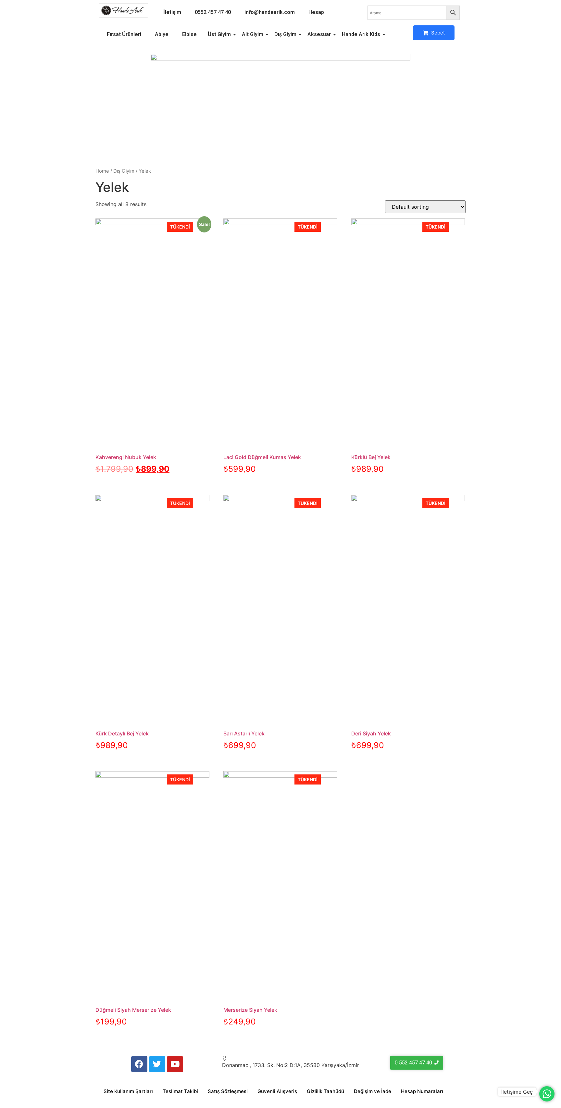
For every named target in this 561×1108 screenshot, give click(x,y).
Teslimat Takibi (180, 1091)
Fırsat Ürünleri (124, 34)
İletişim (172, 12)
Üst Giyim (219, 34)
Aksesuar (319, 34)
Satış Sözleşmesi (228, 1091)
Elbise (189, 34)
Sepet (437, 33)
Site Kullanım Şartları (128, 1091)
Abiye (161, 34)
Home (102, 171)
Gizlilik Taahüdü (325, 1091)
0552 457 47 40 (213, 12)
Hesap (316, 12)
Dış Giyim (285, 34)
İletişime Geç (517, 1091)
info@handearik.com (269, 12)
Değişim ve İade (372, 1091)
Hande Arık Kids (361, 34)
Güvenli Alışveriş (277, 1091)
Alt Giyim (252, 34)
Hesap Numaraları (422, 1091)
